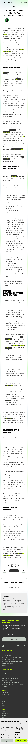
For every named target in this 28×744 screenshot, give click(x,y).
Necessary (6, 735)
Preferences (20, 735)
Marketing (20, 737)
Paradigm (18, 79)
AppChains (14, 176)
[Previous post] (4, 571)
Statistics (6, 737)
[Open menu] (25, 2)
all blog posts (14, 570)
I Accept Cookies (21, 740)
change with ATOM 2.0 (17, 149)
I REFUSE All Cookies (7, 740)
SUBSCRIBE (14, 639)
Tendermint (12, 130)
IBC (24, 136)
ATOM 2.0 (8, 400)
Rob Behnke (19, 19)
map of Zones (9, 418)
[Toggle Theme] (21, 2)
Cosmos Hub (9, 385)
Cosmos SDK (6, 132)
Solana (5, 34)
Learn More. (17, 732)
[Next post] (23, 571)
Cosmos (5, 72)
